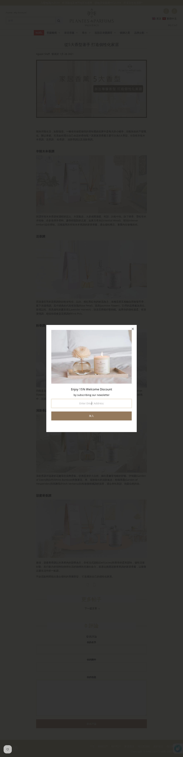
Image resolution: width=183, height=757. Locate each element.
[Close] (133, 329)
